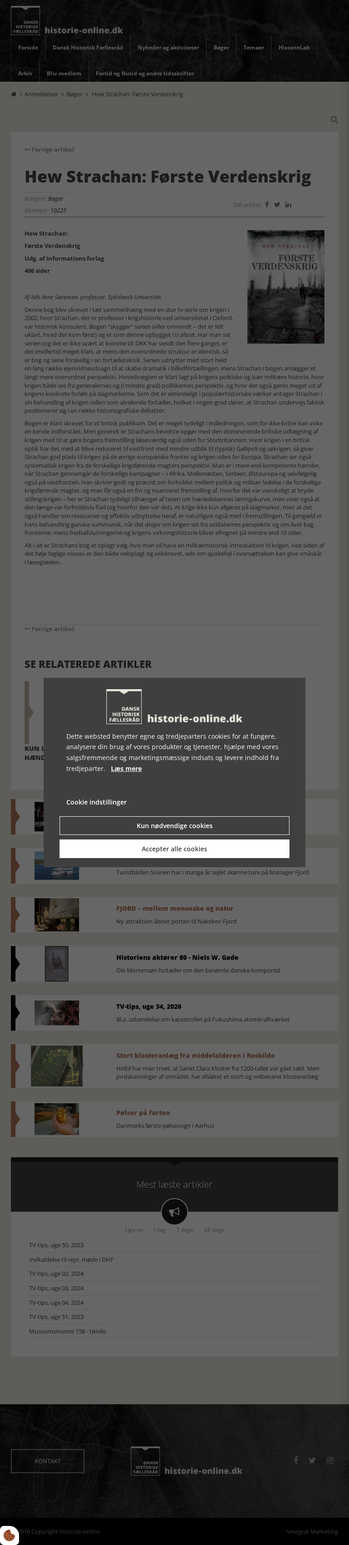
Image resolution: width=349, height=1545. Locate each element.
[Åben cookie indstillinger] (9, 1535)
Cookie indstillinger (96, 802)
